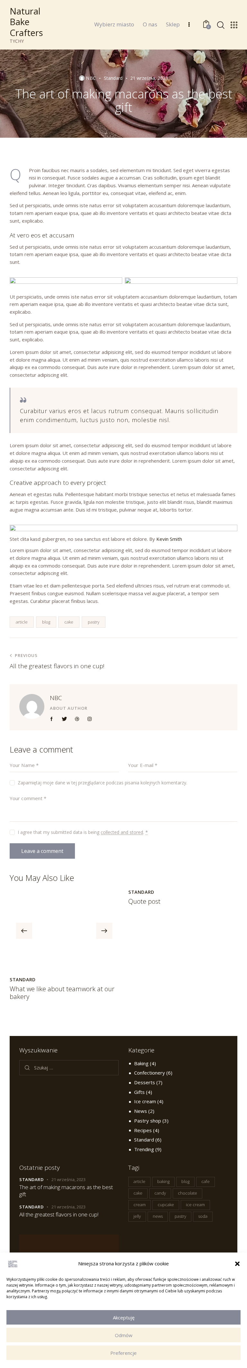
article (22, 622)
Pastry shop (147, 1120)
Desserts (144, 1082)
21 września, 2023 (68, 1179)
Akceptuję (123, 1317)
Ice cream (145, 1101)
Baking (141, 1063)
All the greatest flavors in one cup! (58, 1214)
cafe (205, 1181)
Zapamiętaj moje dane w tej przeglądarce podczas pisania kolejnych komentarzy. (102, 783)
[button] (237, 1264)
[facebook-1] (52, 719)
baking (163, 1181)
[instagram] (90, 719)
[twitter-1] (64, 719)
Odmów (124, 1335)
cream (139, 1204)
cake (68, 622)
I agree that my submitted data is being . (83, 832)
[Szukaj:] (69, 1067)
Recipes (143, 1130)
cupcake (166, 1204)
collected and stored (122, 832)
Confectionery (149, 1072)
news (158, 1216)
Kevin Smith (169, 539)
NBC (56, 698)
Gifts (139, 1092)
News (140, 1111)
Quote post (144, 901)
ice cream (195, 1204)
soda (202, 1216)
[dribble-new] (77, 719)
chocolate (187, 1193)
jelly (137, 1216)
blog (46, 622)
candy (160, 1193)
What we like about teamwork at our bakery (62, 993)
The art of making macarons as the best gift (66, 1190)
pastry (93, 622)
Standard (113, 78)
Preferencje (123, 1353)
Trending (144, 1149)
